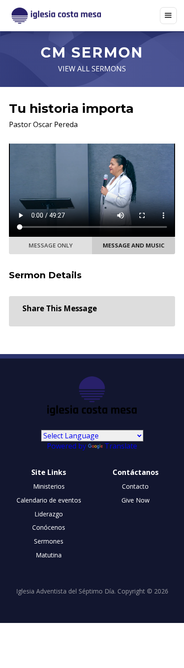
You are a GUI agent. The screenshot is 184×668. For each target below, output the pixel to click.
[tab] (50, 245)
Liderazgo (48, 514)
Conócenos (48, 527)
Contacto (135, 486)
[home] (83, 16)
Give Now (135, 500)
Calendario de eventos (49, 500)
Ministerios (49, 486)
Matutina (49, 555)
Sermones (48, 541)
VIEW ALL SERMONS (92, 69)
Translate (121, 446)
